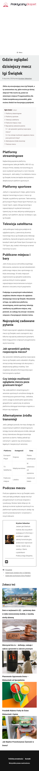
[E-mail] (6, 562)
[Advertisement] (19, 29)
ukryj (14, 110)
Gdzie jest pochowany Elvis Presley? (18, 576)
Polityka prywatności (15, 759)
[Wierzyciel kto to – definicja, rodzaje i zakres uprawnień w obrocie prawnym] (19, 631)
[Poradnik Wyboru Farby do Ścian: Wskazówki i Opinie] (19, 695)
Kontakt (28, 759)
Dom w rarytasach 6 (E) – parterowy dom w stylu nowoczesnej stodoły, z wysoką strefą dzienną (18, 614)
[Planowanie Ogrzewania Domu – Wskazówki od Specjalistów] (19, 663)
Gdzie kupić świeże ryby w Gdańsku (18, 573)
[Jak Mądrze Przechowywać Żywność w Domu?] (19, 728)
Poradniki (8, 570)
